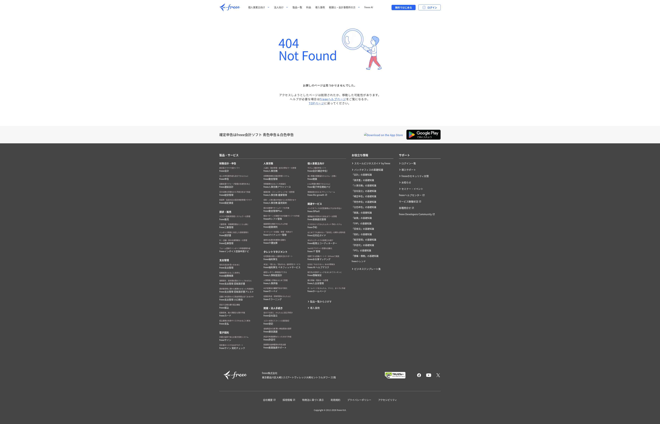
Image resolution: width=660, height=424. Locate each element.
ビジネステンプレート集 (367, 269)
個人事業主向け (256, 7)
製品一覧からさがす (321, 301)
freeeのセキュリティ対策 (415, 176)
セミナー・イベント (412, 188)
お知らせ (406, 182)
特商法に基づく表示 (313, 399)
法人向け (279, 7)
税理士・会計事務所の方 (342, 7)
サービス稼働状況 (408, 201)
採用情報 (287, 399)
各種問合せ (405, 208)
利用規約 (335, 399)
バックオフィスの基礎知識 (368, 169)
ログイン (432, 7)
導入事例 (320, 7)
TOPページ (316, 103)
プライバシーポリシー (359, 399)
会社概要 (268, 399)
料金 (308, 7)
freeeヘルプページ (333, 99)
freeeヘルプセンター (410, 195)
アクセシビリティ (387, 399)
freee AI (368, 7)
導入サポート (409, 169)
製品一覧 (297, 7)
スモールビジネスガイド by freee (372, 163)
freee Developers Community (415, 214)
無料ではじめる (403, 7)
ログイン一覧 (409, 163)
